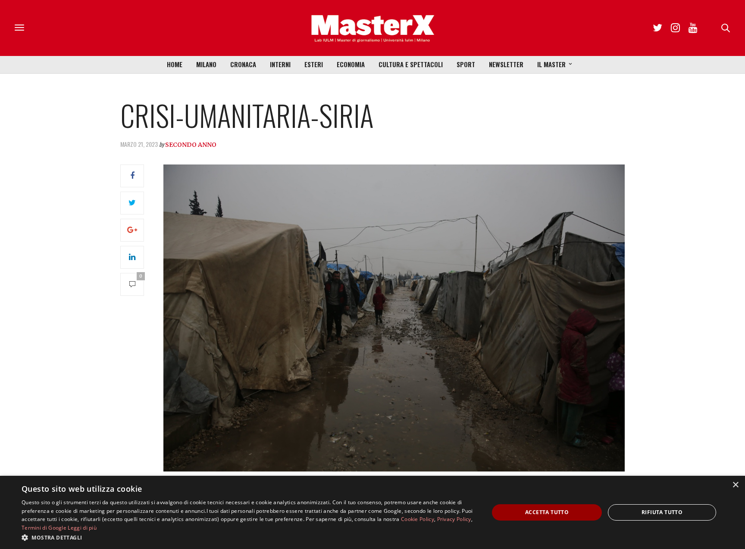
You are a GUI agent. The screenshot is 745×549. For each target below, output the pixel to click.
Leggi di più (82, 527)
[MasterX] (372, 28)
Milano (206, 64)
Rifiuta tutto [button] (662, 512)
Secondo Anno (190, 145)
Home (174, 64)
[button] (248, 537)
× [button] (735, 485)
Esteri (313, 64)
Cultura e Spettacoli (411, 64)
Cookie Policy (417, 519)
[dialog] (372, 512)
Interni (280, 64)
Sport (466, 64)
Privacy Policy (454, 519)
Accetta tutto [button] (547, 512)
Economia (351, 64)
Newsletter (506, 64)
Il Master (551, 64)
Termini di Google (44, 527)
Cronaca (243, 64)
